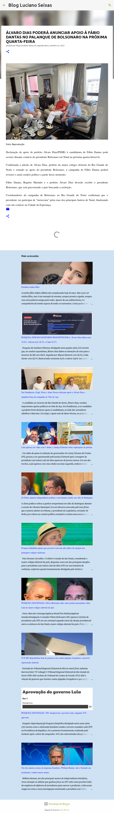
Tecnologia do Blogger (59, 803)
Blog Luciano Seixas (30, 5)
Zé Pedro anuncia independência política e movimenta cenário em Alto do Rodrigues (57, 497)
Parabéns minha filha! (30, 287)
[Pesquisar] (56, 5)
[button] (8, 52)
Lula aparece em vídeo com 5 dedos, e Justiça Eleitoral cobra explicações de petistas (56, 447)
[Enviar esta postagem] (8, 210)
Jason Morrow (64, 810)
